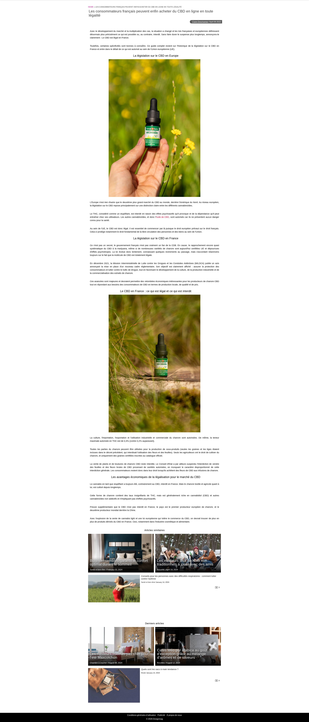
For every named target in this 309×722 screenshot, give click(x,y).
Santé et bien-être (97, 570)
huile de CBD (162, 217)
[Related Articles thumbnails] (114, 595)
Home (90, 7)
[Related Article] (188, 553)
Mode (143, 673)
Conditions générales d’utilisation (141, 715)
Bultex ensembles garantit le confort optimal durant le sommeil (119, 562)
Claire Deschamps (200, 22)
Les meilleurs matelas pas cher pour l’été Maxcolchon (119, 655)
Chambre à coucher (98, 663)
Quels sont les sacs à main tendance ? (159, 669)
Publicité (161, 715)
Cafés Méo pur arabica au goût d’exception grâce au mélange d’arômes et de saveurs (182, 653)
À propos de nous (174, 715)
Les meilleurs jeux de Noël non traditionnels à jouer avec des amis (185, 562)
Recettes (161, 663)
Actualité (161, 570)
